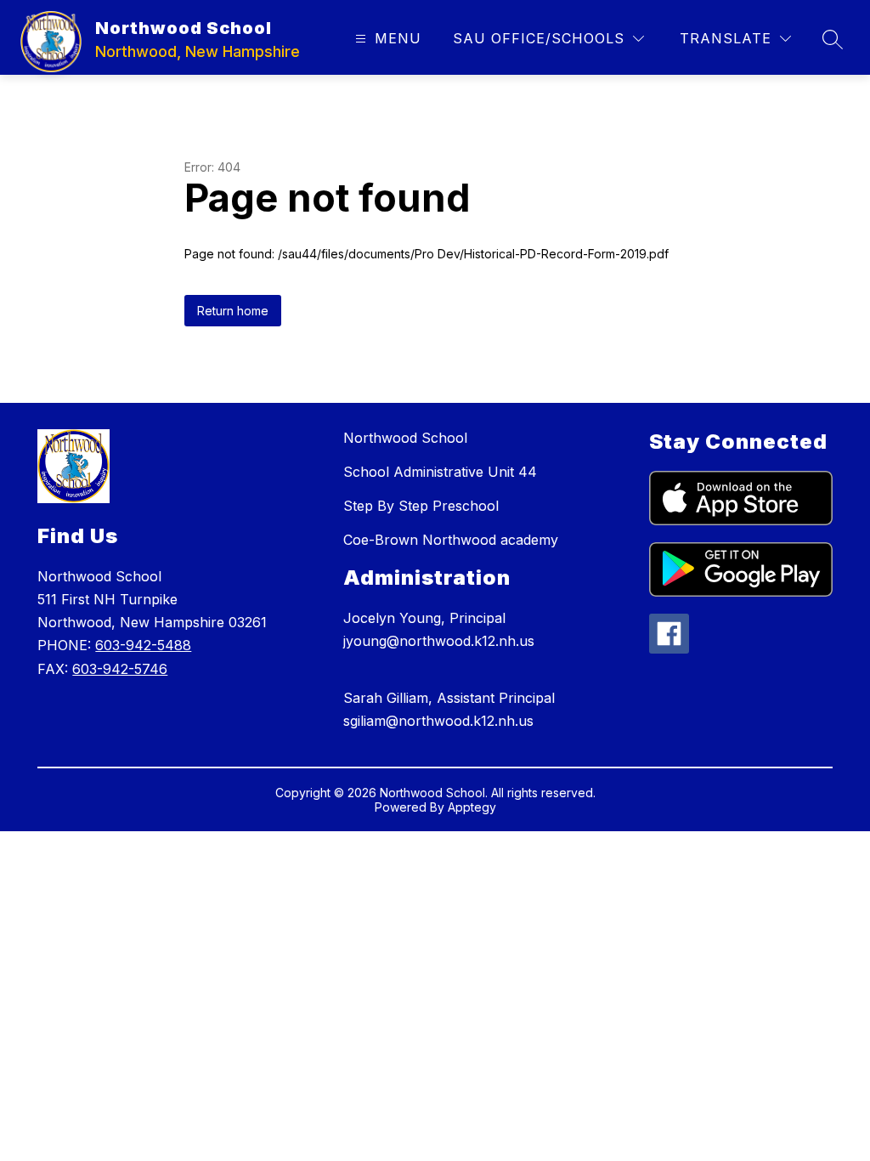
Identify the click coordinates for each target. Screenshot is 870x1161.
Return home (232, 310)
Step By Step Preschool (421, 505)
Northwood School (405, 437)
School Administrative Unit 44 (440, 471)
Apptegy (472, 807)
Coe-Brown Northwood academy (450, 539)
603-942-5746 (119, 668)
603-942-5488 (143, 645)
